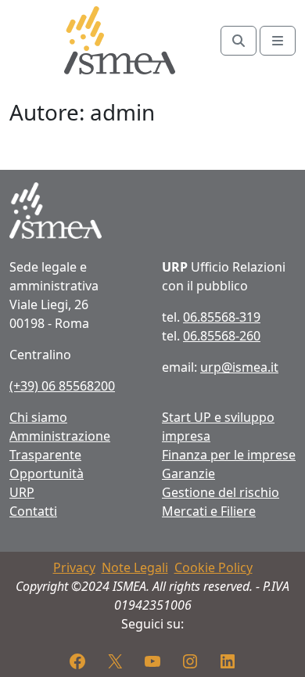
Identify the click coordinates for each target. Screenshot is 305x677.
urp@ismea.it (239, 367)
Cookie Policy (213, 567)
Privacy (74, 567)
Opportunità (46, 473)
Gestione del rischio (220, 492)
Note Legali (135, 567)
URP (21, 492)
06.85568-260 (221, 335)
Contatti (33, 511)
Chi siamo (38, 417)
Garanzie (188, 473)
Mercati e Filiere (209, 511)
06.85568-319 (221, 317)
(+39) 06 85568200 (62, 385)
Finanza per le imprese (229, 454)
